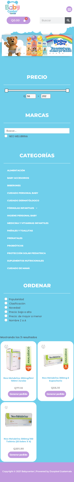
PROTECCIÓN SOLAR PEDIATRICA (26, 253)
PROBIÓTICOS (15, 245)
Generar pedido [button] (18, 394)
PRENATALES (14, 238)
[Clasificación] (5, 303)
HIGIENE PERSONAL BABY (22, 215)
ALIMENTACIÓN (16, 170)
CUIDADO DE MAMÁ (18, 268)
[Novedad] (5, 307)
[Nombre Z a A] (5, 320)
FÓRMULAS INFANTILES (20, 208)
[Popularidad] (5, 299)
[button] (69, 9)
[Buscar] (68, 20)
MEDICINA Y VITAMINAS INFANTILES (27, 223)
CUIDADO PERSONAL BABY (22, 193)
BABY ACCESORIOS (18, 178)
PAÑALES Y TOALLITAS (20, 230)
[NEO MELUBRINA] (5, 136)
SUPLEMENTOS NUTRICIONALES (25, 260)
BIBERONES (14, 185)
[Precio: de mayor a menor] (5, 315)
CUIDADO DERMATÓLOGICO (23, 200)
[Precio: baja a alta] (5, 311)
